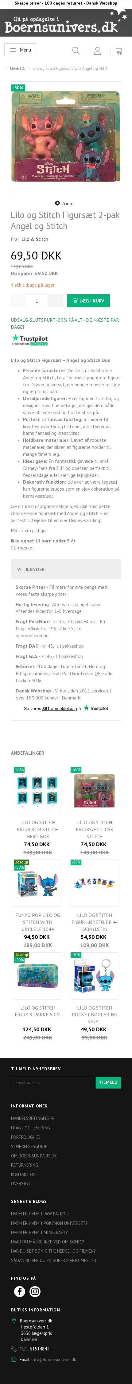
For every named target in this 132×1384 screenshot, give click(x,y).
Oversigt (21, 1183)
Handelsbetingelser (32, 1118)
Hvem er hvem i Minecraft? (39, 1232)
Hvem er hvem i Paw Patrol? (40, 1214)
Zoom (67, 203)
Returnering (24, 1165)
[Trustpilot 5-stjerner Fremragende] (30, 340)
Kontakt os (23, 1174)
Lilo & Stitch (34, 239)
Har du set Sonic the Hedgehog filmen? (53, 1251)
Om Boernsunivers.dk (34, 1156)
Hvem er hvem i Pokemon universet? (49, 1223)
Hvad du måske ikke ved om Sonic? (47, 1242)
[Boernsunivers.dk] (66, 22)
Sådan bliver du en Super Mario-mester (53, 1260)
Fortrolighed (26, 1137)
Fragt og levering (30, 1128)
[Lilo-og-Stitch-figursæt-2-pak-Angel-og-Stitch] (66, 136)
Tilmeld (108, 1082)
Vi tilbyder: (31, 569)
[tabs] (73, 52)
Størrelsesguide (29, 1146)
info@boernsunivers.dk (54, 1359)
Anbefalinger (27, 753)
